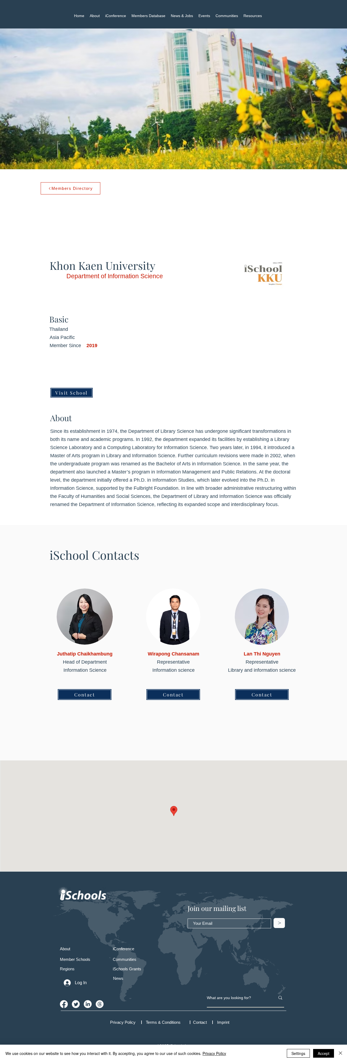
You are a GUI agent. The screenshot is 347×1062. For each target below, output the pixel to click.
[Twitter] (76, 1004)
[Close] (340, 1053)
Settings (298, 1053)
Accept (323, 1053)
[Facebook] (64, 1004)
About (65, 948)
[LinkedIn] (88, 1004)
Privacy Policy (214, 1053)
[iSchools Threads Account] (100, 1004)
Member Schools (75, 959)
